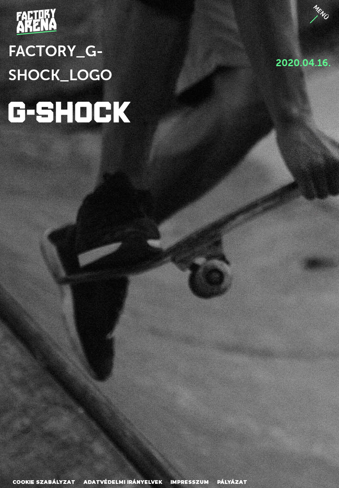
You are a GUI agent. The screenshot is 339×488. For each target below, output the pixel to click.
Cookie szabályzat (43, 482)
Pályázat (232, 482)
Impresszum (189, 482)
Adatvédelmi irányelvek (123, 482)
